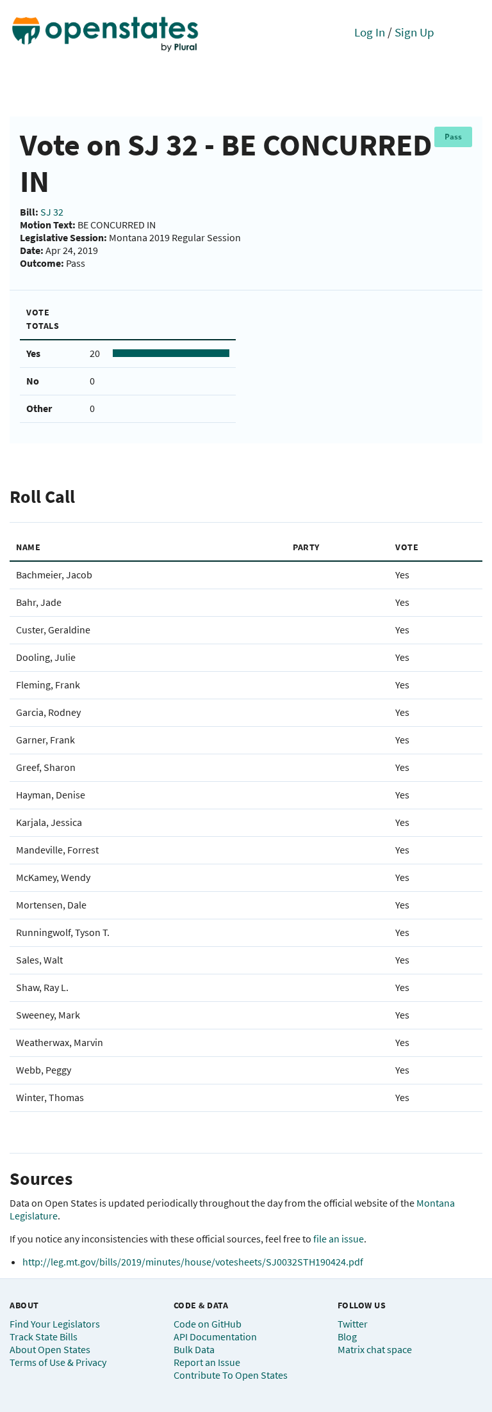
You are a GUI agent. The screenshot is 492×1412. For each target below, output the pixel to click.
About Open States (50, 1349)
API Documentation (215, 1336)
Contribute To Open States (231, 1374)
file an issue (338, 1238)
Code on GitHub (208, 1323)
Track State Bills (44, 1336)
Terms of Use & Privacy (58, 1362)
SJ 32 (51, 211)
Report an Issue (207, 1362)
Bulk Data (194, 1349)
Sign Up (414, 32)
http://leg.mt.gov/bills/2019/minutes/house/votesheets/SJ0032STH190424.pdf (192, 1261)
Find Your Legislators (55, 1323)
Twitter (353, 1323)
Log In (369, 32)
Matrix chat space (375, 1349)
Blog (347, 1336)
